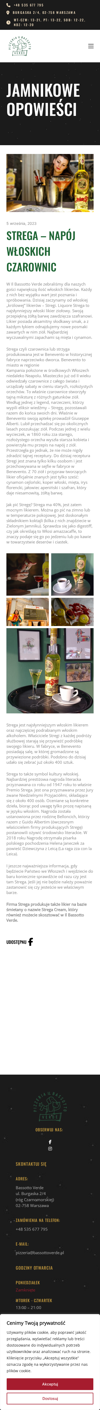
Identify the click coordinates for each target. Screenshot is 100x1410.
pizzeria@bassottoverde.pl (40, 1252)
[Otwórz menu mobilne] (91, 46)
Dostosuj (50, 1398)
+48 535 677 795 (32, 1229)
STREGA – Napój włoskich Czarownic (40, 251)
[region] (50, 1362)
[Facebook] (30, 942)
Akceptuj (50, 1384)
